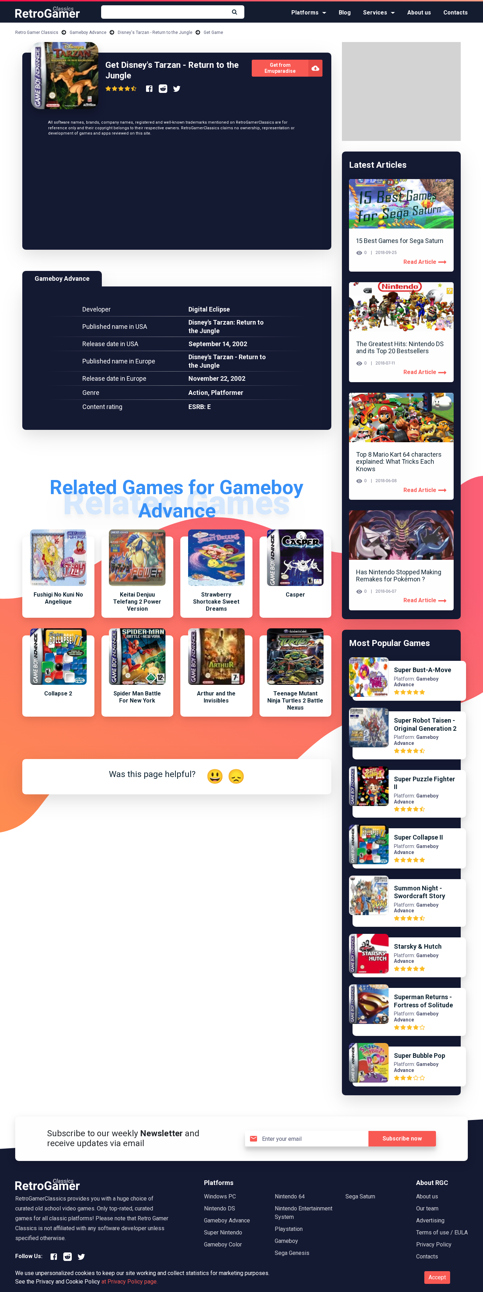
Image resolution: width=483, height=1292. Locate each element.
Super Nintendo (223, 1232)
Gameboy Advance (88, 32)
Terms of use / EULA (442, 1232)
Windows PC (220, 1196)
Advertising (430, 1220)
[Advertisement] (176, 193)
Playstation (289, 1229)
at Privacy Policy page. (129, 1281)
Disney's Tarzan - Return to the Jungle (155, 32)
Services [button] (375, 12)
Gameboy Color (223, 1244)
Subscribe (402, 1138)
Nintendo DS (219, 1208)
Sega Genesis (292, 1253)
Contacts (455, 12)
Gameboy (286, 1241)
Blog (345, 12)
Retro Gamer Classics (36, 32)
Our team (427, 1208)
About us (419, 12)
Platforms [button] (305, 12)
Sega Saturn (360, 1196)
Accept (437, 1277)
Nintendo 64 (290, 1196)
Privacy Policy (434, 1244)
